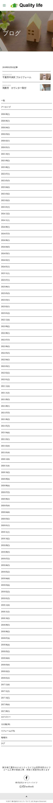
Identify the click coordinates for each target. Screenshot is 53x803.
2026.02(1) (5, 141)
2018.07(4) (5, 638)
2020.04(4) (5, 512)
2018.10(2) (5, 618)
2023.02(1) (5, 307)
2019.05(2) (5, 572)
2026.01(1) (5, 147)
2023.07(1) (5, 280)
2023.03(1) (5, 300)
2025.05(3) (5, 180)
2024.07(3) (5, 234)
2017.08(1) (5, 711)
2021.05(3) (5, 426)
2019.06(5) (5, 565)
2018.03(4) (5, 665)
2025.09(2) (5, 161)
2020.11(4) (5, 466)
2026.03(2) (5, 134)
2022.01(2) (5, 379)
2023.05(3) (5, 293)
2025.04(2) (5, 187)
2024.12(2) (5, 214)
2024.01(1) (5, 267)
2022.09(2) (5, 326)
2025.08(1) (5, 167)
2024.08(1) (5, 227)
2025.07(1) (5, 174)
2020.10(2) (5, 472)
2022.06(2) (5, 346)
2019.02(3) (5, 592)
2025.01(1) (5, 207)
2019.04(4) (5, 578)
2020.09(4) (5, 479)
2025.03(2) (5, 194)
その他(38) (5, 724)
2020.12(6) (5, 459)
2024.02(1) (5, 260)
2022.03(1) (5, 366)
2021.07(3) (5, 413)
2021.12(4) (5, 386)
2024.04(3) (5, 247)
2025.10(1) (5, 154)
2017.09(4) (5, 705)
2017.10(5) (5, 698)
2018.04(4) (5, 658)
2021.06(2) (5, 419)
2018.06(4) (5, 645)
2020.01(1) (5, 525)
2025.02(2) (5, 200)
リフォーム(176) (8, 731)
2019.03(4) (5, 585)
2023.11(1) (5, 273)
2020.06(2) (5, 499)
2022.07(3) (5, 340)
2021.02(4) (5, 446)
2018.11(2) (5, 612)
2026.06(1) (5, 121)
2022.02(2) (5, 373)
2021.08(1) (5, 406)
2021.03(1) (5, 439)
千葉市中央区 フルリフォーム (16, 77)
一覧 (3, 100)
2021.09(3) (5, 399)
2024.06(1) (5, 240)
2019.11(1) (5, 532)
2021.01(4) (5, 452)
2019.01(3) (5, 598)
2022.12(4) (5, 320)
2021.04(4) (5, 433)
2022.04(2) (5, 360)
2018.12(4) (5, 605)
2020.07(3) (5, 492)
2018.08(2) (5, 632)
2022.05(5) (5, 353)
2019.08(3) (5, 552)
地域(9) (4, 738)
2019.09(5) (5, 545)
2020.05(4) (5, 506)
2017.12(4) (5, 685)
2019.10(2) (5, 539)
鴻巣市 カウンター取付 (14, 88)
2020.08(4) (5, 486)
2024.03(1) (5, 253)
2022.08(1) (5, 333)
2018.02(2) (5, 671)
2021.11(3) (5, 393)
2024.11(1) (5, 220)
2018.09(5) (5, 625)
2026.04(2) (5, 127)
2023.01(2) (5, 313)
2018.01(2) (5, 678)
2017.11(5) (5, 691)
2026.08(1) (5, 114)
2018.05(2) (5, 651)
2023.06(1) (5, 287)
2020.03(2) (5, 519)
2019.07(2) (5, 559)
